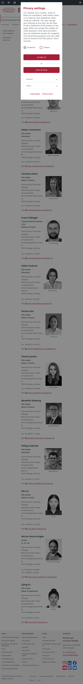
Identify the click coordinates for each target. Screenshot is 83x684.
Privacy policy (47, 94)
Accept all (41, 57)
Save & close (41, 70)
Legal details (35, 94)
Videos (46, 47)
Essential (31, 47)
